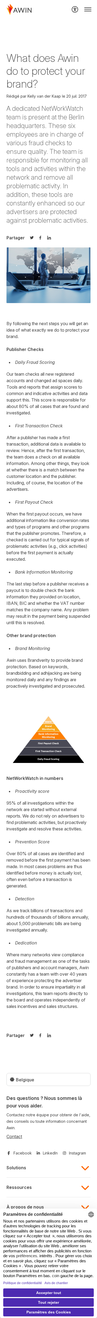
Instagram (77, 1153)
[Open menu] (87, 9)
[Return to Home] (19, 9)
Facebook (22, 1153)
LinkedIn (50, 1153)
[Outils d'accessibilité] (74, 9)
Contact (14, 1136)
